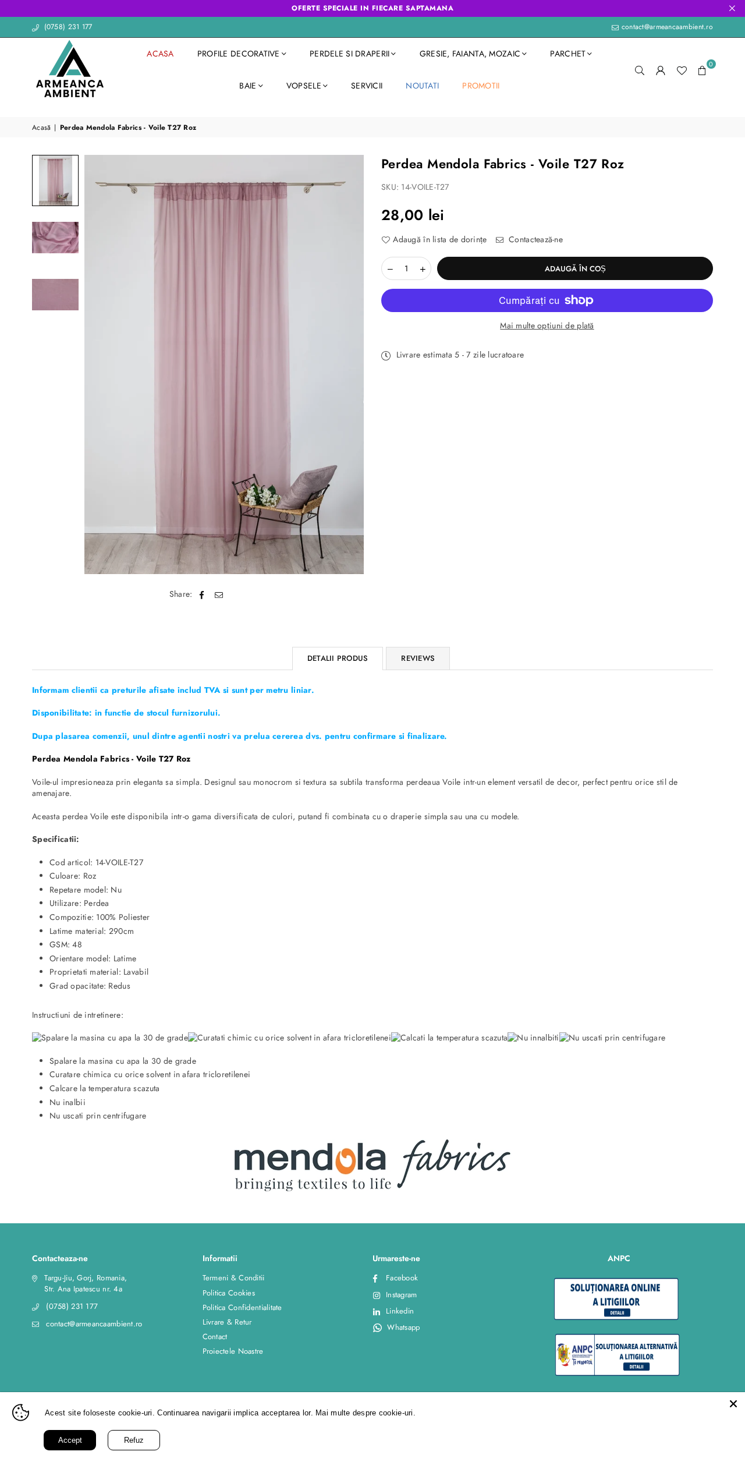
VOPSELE (303, 85)
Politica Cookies (229, 1292)
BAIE (247, 85)
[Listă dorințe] (681, 69)
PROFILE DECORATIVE (238, 53)
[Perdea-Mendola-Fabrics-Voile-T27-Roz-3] (55, 294)
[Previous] (100, 365)
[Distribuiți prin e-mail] (219, 594)
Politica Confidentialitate (242, 1307)
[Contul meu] (660, 69)
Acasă (41, 128)
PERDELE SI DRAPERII (349, 53)
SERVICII (366, 85)
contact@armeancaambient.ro (666, 27)
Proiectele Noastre (233, 1351)
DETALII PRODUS (337, 658)
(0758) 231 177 (66, 27)
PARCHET (568, 53)
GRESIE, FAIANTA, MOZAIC (470, 53)
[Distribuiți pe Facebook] (202, 594)
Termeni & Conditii (234, 1277)
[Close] (733, 1404)
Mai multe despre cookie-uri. (373, 1413)
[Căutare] (639, 69)
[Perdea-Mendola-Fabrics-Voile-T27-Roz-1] (55, 180)
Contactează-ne (534, 239)
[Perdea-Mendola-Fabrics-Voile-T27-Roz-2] (55, 237)
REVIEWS (418, 658)
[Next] (348, 365)
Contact (215, 1336)
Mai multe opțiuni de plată (547, 325)
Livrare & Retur (227, 1322)
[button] (702, 69)
